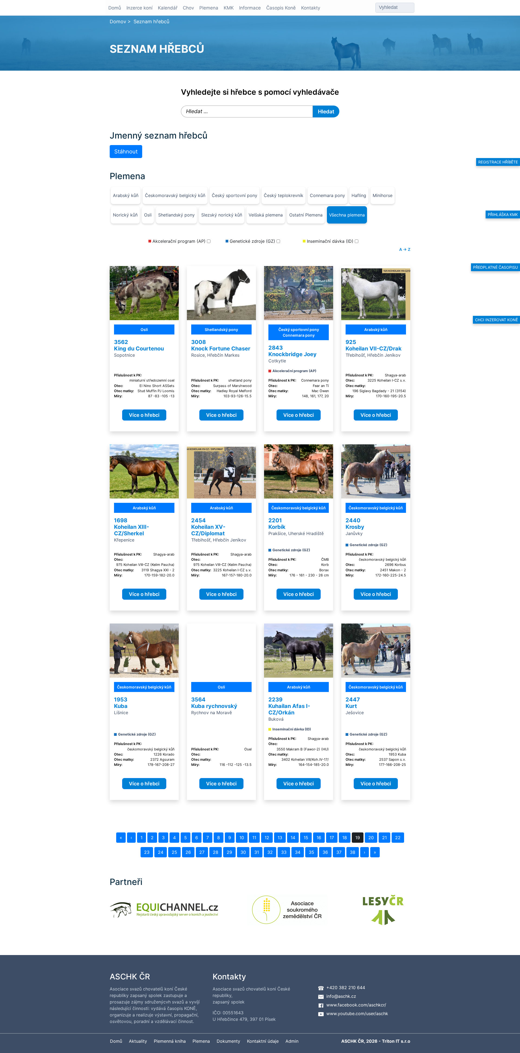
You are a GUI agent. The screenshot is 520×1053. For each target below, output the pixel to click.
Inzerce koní (139, 8)
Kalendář (167, 8)
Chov (188, 8)
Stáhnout (126, 151)
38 (352, 852)
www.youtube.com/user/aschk (357, 1013)
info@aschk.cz (341, 996)
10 (241, 837)
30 (243, 852)
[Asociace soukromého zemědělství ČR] (287, 913)
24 (160, 852)
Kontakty (310, 8)
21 (384, 837)
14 (293, 837)
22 (398, 837)
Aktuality (138, 1041)
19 (357, 837)
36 (325, 852)
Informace (250, 8)
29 (229, 852)
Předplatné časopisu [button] (495, 267)
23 (147, 852)
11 (254, 837)
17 (332, 837)
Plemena (208, 8)
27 (201, 852)
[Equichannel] (164, 913)
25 (174, 852)
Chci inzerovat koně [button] (496, 319)
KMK (229, 8)
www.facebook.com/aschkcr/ (356, 1005)
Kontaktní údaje (263, 1041)
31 (256, 852)
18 (344, 837)
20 (371, 837)
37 (339, 852)
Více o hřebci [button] (144, 415)
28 (215, 852)
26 (188, 852)
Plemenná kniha (170, 1041)
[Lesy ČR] (383, 913)
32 (270, 852)
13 (280, 837)
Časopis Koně (281, 8)
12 (267, 837)
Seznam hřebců (151, 21)
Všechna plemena (347, 215)
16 (319, 837)
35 (311, 852)
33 (284, 852)
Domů (114, 8)
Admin (291, 1041)
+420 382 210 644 (345, 987)
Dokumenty (228, 1041)
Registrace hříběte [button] (498, 162)
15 (306, 837)
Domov (118, 21)
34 (297, 852)
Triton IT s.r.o (396, 1041)
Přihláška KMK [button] (503, 214)
